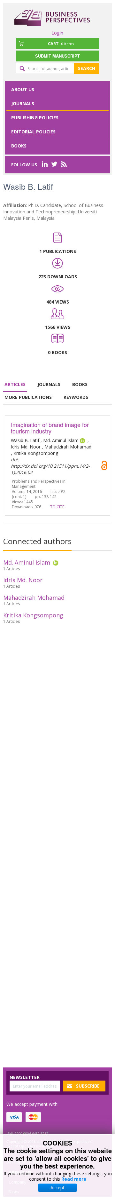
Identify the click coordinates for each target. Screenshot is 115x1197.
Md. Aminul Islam (26, 562)
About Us (22, 89)
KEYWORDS (76, 397)
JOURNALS (48, 384)
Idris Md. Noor (22, 580)
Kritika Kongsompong (33, 615)
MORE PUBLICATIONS (28, 397)
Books (19, 146)
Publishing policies (34, 118)
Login (57, 32)
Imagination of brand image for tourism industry (50, 427)
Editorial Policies (33, 132)
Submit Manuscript (57, 56)
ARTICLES (15, 384)
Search (86, 68)
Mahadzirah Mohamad (34, 597)
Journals (22, 103)
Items (61, 43)
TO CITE (57, 507)
